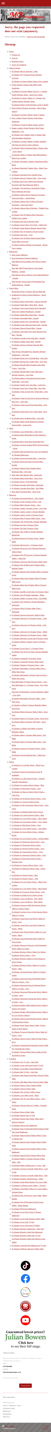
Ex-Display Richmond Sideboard (24, 1209)
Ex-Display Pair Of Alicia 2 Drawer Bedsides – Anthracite (29, 603)
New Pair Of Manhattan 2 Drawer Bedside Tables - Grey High (30, 693)
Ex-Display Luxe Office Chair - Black (25, 1095)
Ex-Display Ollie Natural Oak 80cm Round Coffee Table (30, 1077)
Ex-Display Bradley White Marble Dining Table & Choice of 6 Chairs (30, 1007)
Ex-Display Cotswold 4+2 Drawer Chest (26, 658)
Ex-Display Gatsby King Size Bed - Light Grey (29, 385)
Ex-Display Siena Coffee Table (23, 1112)
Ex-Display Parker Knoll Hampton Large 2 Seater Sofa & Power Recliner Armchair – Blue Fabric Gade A (30, 108)
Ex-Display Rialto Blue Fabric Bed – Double (28, 315)
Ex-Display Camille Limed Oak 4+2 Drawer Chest (30, 592)
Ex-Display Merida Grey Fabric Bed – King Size (29, 362)
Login (47, 1426)
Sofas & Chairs (14, 68)
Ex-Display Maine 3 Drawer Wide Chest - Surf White (29, 737)
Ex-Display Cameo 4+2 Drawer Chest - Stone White (29, 750)
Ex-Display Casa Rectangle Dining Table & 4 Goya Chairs (28, 940)
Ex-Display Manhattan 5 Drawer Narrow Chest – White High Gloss (30, 676)
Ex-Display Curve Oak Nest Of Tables (26, 1226)
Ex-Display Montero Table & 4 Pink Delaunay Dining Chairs (28, 960)
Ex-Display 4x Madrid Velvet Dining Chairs (27, 812)
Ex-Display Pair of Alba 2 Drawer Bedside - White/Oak (28, 533)
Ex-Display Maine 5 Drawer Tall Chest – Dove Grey (29, 723)
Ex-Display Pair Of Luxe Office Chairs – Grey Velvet (28, 1100)
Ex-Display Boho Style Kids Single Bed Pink (28, 442)
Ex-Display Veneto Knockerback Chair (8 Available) (27, 773)
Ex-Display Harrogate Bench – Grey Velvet (28, 498)
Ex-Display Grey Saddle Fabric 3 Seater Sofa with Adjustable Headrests (29, 136)
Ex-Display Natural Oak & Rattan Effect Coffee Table (29, 1143)
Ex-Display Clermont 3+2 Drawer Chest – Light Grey (29, 620)
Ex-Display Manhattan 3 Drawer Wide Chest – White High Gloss (29, 670)
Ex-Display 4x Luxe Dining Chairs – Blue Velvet (29, 819)
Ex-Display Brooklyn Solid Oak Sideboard (27, 1232)
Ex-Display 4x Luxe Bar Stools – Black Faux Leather (28, 767)
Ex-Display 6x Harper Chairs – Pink (25, 879)
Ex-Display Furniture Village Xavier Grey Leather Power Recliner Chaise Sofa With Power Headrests (30, 85)
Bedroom (12, 495)
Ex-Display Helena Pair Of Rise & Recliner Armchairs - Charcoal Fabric (27, 203)
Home (11, 51)
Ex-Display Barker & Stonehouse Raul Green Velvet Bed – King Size (28, 380)
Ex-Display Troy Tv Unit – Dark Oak (25, 1062)
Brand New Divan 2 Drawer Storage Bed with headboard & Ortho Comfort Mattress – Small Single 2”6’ (29, 295)
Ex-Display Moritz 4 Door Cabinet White (26, 1085)
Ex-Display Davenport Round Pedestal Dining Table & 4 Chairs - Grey (29, 980)
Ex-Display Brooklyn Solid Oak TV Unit (26, 1236)
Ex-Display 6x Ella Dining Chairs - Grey (26, 825)
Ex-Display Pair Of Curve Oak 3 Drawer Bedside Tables (30, 653)
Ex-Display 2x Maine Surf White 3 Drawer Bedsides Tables (27, 730)
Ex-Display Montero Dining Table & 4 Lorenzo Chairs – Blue (29, 967)
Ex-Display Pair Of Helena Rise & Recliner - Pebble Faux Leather (28, 216)
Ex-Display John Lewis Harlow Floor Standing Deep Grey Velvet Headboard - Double (29, 310)
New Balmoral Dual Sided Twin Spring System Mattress (29, 263)
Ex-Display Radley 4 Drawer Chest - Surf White (29, 598)
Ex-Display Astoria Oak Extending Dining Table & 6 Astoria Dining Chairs (30, 1020)
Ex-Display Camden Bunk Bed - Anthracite (27, 485)
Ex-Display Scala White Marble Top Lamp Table (29, 1182)
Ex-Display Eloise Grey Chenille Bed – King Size (30, 358)
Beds (11, 428)
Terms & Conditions (19, 65)
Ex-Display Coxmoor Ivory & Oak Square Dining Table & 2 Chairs (29, 913)
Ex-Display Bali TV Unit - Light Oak (25, 1072)
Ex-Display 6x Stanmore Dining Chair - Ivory (28, 842)
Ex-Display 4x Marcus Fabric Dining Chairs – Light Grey (28, 793)
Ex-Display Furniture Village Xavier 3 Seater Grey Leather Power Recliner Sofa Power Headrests (28, 118)
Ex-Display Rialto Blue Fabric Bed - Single (27, 305)
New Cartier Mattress (20, 255)
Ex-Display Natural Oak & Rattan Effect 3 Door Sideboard (29, 1150)
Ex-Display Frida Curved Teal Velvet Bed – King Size (29, 406)
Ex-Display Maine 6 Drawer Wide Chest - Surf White (29, 743)
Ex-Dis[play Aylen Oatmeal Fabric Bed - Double (29, 325)
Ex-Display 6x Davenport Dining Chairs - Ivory (29, 855)
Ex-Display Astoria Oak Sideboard (24, 1125)
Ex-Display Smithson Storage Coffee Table (28, 1249)
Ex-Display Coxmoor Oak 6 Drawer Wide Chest (29, 562)
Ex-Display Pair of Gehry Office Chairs (26, 1092)
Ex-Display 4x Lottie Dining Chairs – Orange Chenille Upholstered (28, 780)
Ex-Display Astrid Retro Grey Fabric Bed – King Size (29, 413)
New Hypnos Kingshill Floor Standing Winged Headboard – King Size (29, 353)
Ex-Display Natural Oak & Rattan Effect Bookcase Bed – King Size (26, 470)
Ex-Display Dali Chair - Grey (22, 235)
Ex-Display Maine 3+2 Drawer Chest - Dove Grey (30, 719)
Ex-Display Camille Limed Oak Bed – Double (28, 338)
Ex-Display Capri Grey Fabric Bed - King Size (29, 388)
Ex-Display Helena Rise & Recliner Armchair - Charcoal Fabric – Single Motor (29, 196)
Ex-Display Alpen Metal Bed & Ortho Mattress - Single (29, 436)
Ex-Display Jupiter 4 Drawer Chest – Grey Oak (29, 508)
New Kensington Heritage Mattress (25, 258)
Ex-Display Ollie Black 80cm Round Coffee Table (30, 1082)
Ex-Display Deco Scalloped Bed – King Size (28, 418)
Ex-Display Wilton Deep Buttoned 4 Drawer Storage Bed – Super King (28, 423)
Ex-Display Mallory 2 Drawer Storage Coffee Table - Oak (28, 1160)
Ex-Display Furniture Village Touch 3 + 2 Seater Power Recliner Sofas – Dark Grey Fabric (29, 93)
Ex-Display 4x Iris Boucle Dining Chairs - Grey (29, 799)
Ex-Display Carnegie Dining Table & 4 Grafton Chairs (29, 973)
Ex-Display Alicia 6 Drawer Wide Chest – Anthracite (27, 610)
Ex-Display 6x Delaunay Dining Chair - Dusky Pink (28, 870)
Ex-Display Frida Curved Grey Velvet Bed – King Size (30, 393)
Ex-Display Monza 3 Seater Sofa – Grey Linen (29, 178)
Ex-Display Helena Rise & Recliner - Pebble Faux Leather (30, 210)
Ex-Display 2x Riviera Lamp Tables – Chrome (29, 1185)
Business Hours (17, 61)
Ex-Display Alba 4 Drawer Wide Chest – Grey (28, 518)
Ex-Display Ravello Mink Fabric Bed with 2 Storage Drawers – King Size (27, 373)
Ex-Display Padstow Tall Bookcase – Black (27, 1179)
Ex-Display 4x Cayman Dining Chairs (25, 802)
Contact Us (16, 55)
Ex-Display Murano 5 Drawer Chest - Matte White (28, 540)
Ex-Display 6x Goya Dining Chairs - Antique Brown (28, 833)
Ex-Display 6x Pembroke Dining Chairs (26, 845)
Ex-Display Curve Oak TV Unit (23, 1222)
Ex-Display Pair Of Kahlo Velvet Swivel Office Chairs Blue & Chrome (28, 240)
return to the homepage (36, 37)
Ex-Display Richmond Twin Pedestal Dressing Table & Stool (29, 550)
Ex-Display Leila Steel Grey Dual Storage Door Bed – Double (29, 333)
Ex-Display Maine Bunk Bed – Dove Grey (27, 478)
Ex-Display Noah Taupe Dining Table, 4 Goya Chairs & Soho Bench (28, 1027)
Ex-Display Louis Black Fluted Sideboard (27, 1069)
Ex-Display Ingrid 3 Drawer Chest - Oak (26, 502)
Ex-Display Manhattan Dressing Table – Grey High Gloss (28, 700)
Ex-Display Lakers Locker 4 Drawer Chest (27, 515)
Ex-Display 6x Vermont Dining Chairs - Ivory (28, 849)
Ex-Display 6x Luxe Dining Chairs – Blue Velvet (29, 889)
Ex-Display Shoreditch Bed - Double (25, 318)
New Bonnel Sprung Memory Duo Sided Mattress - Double (30, 276)
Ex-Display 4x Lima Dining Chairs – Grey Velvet (29, 822)
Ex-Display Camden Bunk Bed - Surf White (28, 488)
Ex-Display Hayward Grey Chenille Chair (27, 175)
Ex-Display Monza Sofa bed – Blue (25, 71)
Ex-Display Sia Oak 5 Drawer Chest (25, 528)
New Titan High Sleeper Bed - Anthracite (27, 475)
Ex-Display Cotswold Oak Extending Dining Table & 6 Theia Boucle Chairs (30, 1047)
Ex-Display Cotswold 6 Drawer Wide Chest (28, 662)
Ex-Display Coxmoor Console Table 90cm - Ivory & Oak (30, 1170)
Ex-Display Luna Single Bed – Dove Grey (27, 432)
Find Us (15, 58)
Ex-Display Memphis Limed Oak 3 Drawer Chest (30, 638)
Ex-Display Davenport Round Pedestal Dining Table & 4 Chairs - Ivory (29, 987)
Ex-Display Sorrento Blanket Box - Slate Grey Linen (29, 757)
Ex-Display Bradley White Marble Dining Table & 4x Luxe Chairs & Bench (30, 1013)
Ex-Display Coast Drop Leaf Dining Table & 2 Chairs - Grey (28, 920)
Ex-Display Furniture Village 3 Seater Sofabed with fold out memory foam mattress (29, 143)
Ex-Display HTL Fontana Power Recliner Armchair (27, 76)
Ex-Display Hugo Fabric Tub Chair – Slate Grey (29, 225)
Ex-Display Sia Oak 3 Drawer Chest (25, 525)
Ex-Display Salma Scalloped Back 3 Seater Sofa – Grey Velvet (30, 149)
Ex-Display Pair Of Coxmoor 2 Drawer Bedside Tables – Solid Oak (29, 556)
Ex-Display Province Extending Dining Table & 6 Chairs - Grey (29, 1033)
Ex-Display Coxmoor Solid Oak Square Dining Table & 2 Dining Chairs (29, 907)
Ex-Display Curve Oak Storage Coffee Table (28, 1219)
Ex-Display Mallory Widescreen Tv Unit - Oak (28, 1165)
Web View (45, 1428)
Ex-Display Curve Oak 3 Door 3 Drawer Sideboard (26, 1214)
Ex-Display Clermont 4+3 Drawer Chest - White (29, 635)
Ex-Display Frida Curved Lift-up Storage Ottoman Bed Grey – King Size (30, 400)
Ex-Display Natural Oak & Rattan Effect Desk (28, 1155)
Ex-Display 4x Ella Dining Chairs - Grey (26, 789)
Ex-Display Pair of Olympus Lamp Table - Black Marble (29, 1197)
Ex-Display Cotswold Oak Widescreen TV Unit (29, 1246)
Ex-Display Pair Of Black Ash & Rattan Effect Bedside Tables (28, 566)
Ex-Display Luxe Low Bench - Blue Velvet (27, 902)
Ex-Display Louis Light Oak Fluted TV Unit (27, 1065)
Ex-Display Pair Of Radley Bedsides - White (28, 595)
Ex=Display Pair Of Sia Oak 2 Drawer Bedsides (29, 522)
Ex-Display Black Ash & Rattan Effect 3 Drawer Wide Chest (29, 586)
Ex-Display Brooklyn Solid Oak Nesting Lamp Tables (28, 1240)
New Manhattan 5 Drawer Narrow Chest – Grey (29, 682)
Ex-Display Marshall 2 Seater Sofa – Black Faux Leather (30, 169)
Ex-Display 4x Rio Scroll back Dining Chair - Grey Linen (30, 807)
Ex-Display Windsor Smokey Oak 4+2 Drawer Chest (29, 643)
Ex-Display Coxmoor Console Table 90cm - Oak (29, 1175)
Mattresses (13, 252)
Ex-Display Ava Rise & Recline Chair (25, 222)
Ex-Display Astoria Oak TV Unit (23, 1115)
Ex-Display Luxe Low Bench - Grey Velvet (27, 899)
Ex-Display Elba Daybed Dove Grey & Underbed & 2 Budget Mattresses (30, 453)
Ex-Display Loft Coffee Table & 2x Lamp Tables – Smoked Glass (30, 1190)
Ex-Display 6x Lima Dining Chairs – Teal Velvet (29, 829)
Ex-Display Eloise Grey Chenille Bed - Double (29, 322)
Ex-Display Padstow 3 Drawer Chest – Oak (28, 665)
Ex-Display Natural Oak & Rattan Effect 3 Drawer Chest (30, 573)
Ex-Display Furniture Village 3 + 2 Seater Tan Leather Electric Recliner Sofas (28, 99)
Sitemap (11, 1426)
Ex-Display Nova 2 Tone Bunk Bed (24, 482)
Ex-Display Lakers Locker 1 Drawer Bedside (28, 512)
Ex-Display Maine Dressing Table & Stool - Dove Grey (30, 713)
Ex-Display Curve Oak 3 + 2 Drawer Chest (27, 648)
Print (6, 1426)
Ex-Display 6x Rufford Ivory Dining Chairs (27, 895)
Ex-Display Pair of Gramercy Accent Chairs (28, 232)
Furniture (12, 1059)
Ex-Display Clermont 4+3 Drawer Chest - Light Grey (29, 626)
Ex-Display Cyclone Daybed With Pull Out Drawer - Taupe (30, 446)
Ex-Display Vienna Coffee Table (23, 1089)
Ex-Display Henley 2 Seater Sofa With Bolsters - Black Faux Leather (30, 156)
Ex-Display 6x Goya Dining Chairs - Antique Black (30, 839)
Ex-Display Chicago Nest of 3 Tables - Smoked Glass (29, 1107)
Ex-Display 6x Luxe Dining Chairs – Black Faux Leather (29, 883)
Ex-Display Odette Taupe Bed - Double (26, 342)
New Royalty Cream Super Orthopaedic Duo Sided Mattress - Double (28, 283)
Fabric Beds (13, 288)
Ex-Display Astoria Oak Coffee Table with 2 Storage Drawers (28, 1120)
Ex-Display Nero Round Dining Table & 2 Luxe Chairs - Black (29, 933)
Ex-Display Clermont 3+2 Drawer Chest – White (29, 632)
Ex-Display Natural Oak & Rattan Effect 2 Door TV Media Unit (29, 1137)
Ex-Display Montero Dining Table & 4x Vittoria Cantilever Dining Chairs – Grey (29, 953)
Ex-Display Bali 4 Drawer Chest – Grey (26, 505)
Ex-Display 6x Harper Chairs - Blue (25, 875)
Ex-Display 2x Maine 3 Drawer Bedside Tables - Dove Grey (29, 707)
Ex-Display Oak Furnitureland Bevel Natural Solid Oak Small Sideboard (30, 1130)
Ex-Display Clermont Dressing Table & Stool (28, 615)
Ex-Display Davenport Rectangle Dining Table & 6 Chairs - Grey (29, 1000)
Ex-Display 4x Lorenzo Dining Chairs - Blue (28, 785)
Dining (11, 762)
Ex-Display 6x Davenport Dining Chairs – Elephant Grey (27, 860)
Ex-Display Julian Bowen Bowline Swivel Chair (29, 228)
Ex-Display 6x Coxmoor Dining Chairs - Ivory (28, 892)
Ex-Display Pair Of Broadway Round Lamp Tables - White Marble (28, 1203)
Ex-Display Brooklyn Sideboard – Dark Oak (28, 1229)
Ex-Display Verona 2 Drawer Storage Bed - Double (28, 346)
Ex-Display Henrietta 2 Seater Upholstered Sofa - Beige (30, 163)
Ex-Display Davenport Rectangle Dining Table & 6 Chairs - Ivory (29, 993)
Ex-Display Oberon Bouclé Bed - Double (27, 328)
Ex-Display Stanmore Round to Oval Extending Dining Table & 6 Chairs (29, 947)
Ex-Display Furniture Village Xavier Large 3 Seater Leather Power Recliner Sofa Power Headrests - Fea (28, 128)
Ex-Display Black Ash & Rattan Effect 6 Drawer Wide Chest (29, 580)
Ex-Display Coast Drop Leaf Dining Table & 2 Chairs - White (28, 927)
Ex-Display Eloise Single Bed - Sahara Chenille (29, 302)
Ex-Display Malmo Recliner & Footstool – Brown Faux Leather (30, 246)
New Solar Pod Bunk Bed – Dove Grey (26, 492)
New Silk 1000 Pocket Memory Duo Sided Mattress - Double (27, 270)
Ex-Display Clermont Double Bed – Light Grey (29, 458)
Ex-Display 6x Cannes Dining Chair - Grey (27, 865)
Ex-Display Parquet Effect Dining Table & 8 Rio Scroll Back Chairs (29, 1053)
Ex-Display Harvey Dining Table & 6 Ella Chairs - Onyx (30, 1040)
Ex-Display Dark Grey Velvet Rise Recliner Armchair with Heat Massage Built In (27, 183)
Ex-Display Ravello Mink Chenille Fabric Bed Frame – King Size (28, 366)
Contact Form (25, 1385)
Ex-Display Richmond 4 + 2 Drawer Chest (27, 545)
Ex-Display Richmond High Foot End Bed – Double (28, 463)
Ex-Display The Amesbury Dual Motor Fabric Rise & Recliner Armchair (28, 190)
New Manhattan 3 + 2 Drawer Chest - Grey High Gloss (30, 686)
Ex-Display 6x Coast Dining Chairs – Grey (27, 852)
